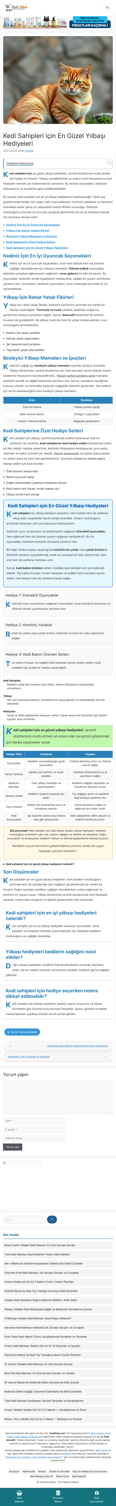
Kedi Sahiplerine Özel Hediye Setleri (30, 242)
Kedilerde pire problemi (18, 1457)
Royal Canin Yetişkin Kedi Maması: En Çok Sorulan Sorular (40, 1245)
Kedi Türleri (102, 1450)
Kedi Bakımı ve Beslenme (28, 1436)
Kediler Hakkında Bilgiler (24, 1032)
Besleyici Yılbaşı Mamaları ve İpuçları (31, 236)
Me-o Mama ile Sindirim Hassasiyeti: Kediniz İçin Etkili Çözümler (44, 1263)
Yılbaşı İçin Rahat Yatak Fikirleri (27, 230)
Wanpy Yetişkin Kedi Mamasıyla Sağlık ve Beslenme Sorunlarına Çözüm (48, 1309)
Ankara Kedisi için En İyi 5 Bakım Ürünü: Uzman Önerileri (39, 1281)
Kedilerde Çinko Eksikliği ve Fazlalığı (29, 1056)
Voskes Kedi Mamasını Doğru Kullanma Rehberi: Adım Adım (41, 1300)
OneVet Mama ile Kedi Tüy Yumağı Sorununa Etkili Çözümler (41, 1291)
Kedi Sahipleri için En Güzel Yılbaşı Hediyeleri (37, 248)
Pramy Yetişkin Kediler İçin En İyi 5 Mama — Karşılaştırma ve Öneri (45, 1409)
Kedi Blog (66, 1453)
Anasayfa (14, 1471)
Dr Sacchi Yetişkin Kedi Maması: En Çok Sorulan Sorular (39, 1364)
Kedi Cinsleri (98, 1433)
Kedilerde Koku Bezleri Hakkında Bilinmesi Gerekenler (77, 1045)
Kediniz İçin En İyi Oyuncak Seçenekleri (33, 225)
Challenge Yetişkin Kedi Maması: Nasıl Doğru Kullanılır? (38, 1318)
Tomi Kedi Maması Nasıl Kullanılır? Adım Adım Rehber (37, 1254)
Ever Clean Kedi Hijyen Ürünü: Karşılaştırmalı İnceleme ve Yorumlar (46, 1336)
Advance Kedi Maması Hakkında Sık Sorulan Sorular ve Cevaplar (44, 1327)
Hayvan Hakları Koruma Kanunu (90, 1471)
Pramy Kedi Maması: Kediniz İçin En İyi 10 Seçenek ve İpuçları (42, 1345)
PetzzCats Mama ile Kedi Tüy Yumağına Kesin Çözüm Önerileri (43, 1354)
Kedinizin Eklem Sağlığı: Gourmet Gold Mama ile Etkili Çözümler (43, 1391)
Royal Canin (62, 1476)
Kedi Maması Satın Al (41, 1476)
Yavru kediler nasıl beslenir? (47, 1457)
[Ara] (52, 1219)
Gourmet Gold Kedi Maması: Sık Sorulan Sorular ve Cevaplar (42, 1272)
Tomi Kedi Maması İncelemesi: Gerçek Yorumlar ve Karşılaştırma (44, 1400)
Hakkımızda (29, 1471)
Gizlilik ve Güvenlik (59, 1471)
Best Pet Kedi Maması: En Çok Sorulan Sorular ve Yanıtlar (40, 1373)
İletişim (42, 1471)
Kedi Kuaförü (79, 1476)
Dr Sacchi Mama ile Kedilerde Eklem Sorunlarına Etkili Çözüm (42, 1382)
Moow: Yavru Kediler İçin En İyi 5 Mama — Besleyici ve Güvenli (43, 1419)
